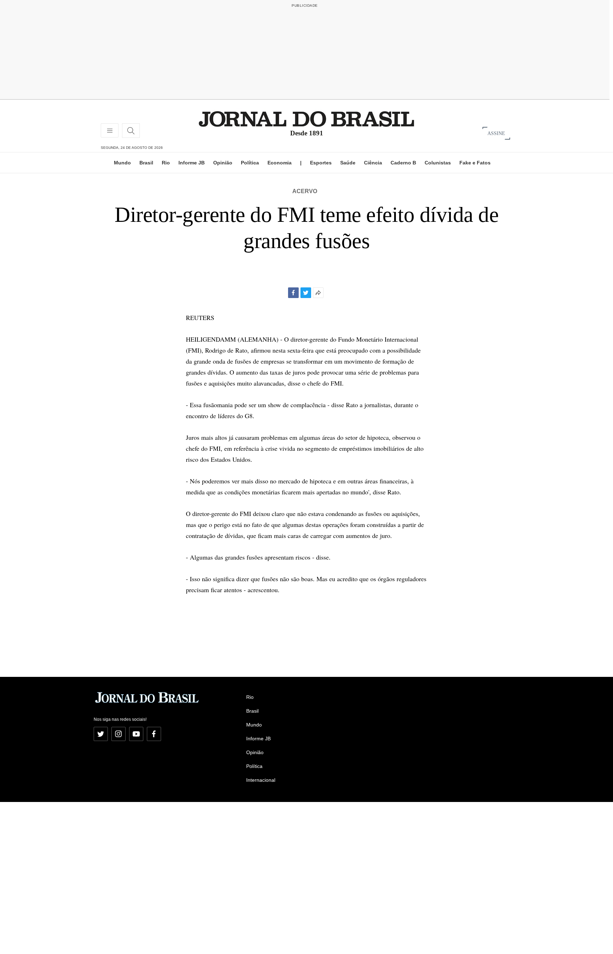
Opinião (222, 162)
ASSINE (496, 133)
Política (250, 162)
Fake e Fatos (475, 162)
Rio (166, 162)
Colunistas (438, 162)
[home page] (306, 119)
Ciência (373, 162)
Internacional (260, 780)
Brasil (146, 162)
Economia (279, 162)
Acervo (304, 191)
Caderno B (403, 162)
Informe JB (191, 162)
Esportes (321, 162)
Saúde (347, 162)
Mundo (122, 162)
